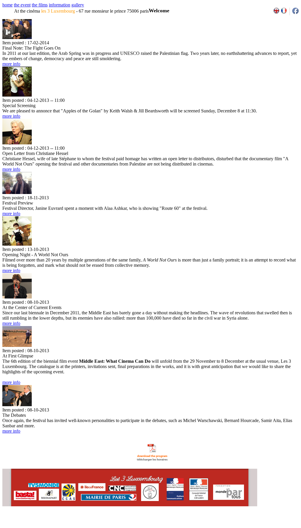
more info (11, 63)
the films (40, 4)
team (106, 526)
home (7, 4)
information (59, 4)
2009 (233, 526)
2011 (246, 526)
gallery (77, 4)
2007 (220, 526)
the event (22, 4)
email (48, 526)
